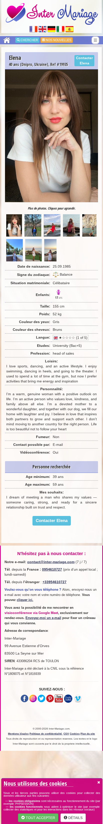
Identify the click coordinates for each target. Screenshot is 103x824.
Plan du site (87, 733)
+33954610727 (54, 582)
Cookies (75, 733)
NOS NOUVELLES (58, 40)
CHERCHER (29, 40)
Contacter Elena (84, 60)
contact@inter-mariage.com (50, 562)
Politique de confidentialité (46, 733)
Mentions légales (18, 733)
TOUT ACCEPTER (40, 818)
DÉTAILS (74, 818)
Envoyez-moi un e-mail (43, 618)
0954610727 (52, 569)
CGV (66, 733)
